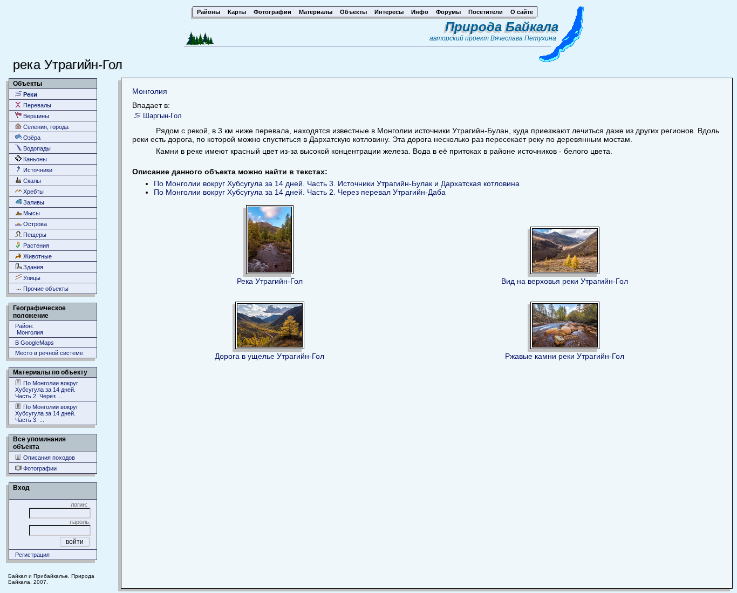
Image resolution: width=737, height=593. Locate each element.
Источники (37, 170)
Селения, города (45, 127)
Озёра (31, 137)
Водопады (36, 148)
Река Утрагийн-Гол (270, 281)
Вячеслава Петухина (523, 38)
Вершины (35, 116)
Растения (35, 245)
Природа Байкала (501, 26)
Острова (34, 224)
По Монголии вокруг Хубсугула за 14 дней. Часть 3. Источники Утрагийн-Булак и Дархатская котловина (337, 183)
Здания (32, 267)
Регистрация (32, 554)
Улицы (31, 278)
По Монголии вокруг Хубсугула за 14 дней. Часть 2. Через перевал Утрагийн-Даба (300, 192)
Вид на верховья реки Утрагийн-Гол (564, 281)
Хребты (33, 191)
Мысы (31, 213)
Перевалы (36, 105)
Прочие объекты (45, 288)
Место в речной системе (49, 353)
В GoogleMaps (34, 342)
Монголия (149, 91)
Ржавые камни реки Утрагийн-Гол (564, 356)
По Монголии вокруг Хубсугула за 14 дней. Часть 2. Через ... (46, 389)
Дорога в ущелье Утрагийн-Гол (269, 356)
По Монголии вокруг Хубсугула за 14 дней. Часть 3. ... (46, 413)
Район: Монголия (29, 329)
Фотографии (39, 468)
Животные (37, 256)
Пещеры (34, 234)
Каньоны (34, 159)
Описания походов (48, 457)
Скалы (31, 181)
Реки (29, 94)
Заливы (33, 202)
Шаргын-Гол (162, 116)
